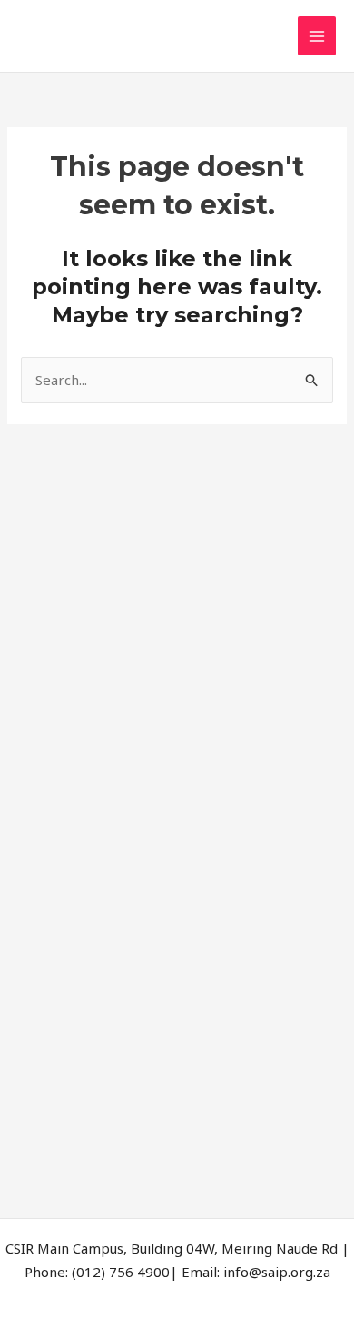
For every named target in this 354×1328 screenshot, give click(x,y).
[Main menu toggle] (317, 35)
